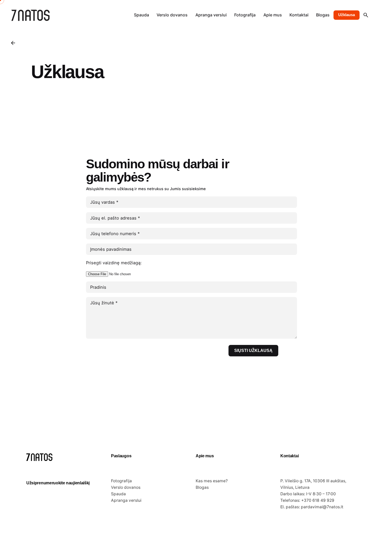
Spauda (118, 493)
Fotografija (121, 480)
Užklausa (346, 15)
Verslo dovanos (125, 487)
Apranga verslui (126, 500)
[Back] (13, 43)
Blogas (202, 487)
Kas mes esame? (212, 480)
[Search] (366, 15)
